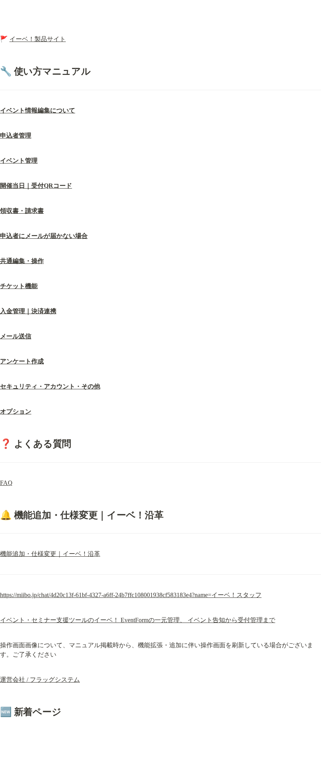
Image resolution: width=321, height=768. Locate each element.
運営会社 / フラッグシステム (40, 679)
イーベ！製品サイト (37, 39)
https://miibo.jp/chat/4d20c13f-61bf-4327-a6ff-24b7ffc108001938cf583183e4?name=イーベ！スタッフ (130, 595)
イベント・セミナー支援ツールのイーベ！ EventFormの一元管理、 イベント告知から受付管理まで (137, 620)
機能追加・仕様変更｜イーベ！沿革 (50, 553)
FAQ (6, 482)
